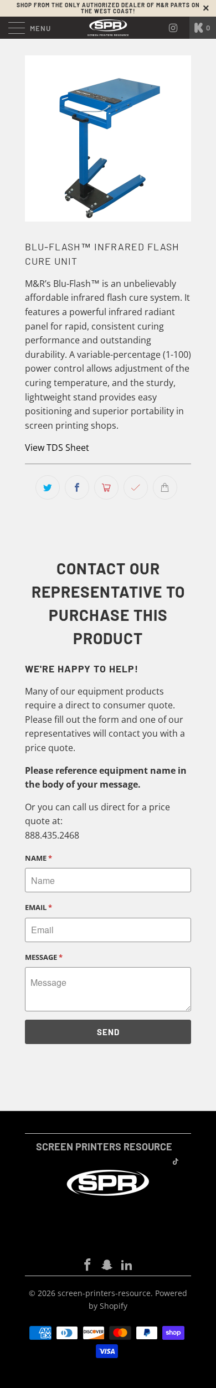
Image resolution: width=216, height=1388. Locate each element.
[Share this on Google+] (136, 487)
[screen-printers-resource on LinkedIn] (127, 1265)
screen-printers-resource (104, 1293)
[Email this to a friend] (165, 487)
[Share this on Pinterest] (106, 487)
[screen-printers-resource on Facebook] (87, 1265)
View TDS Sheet (57, 447)
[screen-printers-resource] (108, 28)
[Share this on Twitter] (47, 487)
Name (38, 858)
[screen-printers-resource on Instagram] (107, 1265)
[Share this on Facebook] (77, 487)
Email (38, 907)
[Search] (177, 28)
